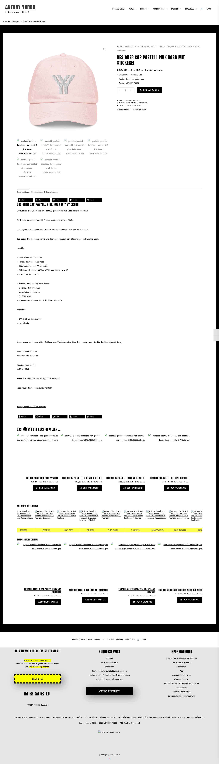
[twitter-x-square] (32, 694)
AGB (181, 671)
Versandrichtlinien (181, 675)
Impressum (181, 667)
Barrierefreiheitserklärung (181, 696)
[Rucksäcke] (194, 521)
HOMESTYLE (189, 9)
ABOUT (209, 9)
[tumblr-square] (48, 694)
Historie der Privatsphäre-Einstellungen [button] (109, 675)
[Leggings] (38, 521)
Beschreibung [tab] (23, 192)
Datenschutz (181, 687)
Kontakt (109, 658)
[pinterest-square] (43, 694)
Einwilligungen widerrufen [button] (109, 679)
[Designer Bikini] (82, 521)
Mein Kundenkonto (109, 662)
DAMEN (131, 9)
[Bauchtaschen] (172, 521)
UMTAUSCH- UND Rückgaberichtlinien (181, 683)
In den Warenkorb (149, 90)
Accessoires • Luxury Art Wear (140, 46)
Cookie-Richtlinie (181, 692)
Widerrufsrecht (181, 679)
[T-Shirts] (127, 521)
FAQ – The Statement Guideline (181, 658)
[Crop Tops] (60, 521)
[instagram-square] (37, 694)
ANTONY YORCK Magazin (37, 705)
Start (119, 46)
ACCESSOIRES (159, 9)
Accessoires (7, 21)
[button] (104, 49)
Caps (161, 46)
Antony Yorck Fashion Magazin (31, 407)
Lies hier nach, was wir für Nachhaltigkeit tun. (96, 342)
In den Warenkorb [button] (45, 488)
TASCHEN (174, 9)
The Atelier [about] (181, 662)
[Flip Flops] (105, 521)
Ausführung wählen (48, 602)
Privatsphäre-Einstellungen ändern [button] (109, 671)
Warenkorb (109, 667)
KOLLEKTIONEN (118, 9)
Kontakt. (49, 388)
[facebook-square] (26, 694)
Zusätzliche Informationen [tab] (44, 192)
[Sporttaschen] (149, 521)
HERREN (143, 9)
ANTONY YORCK (20, 7)
